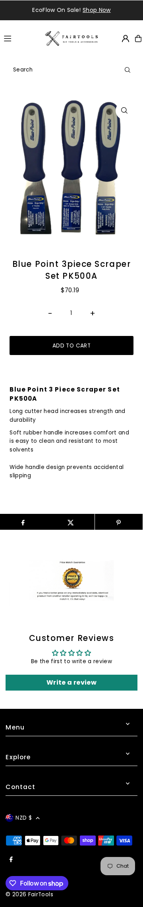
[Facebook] (11, 860)
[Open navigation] (20, 38)
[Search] (127, 69)
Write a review (71, 682)
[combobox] (71, 69)
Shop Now (97, 10)
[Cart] (138, 38)
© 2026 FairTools (29, 894)
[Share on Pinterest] (119, 522)
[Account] (125, 38)
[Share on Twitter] (71, 522)
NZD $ (23, 818)
